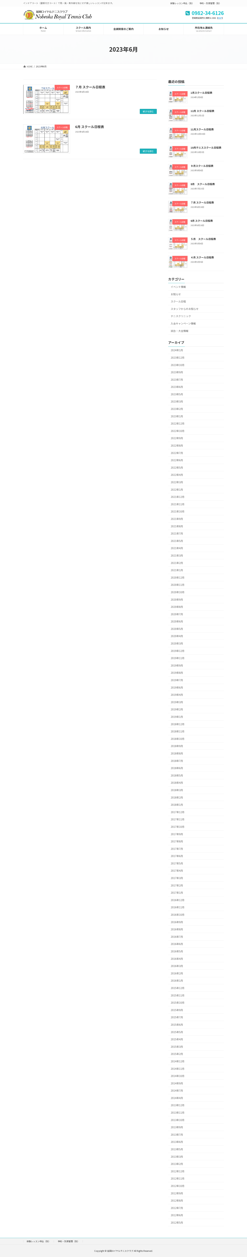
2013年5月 (177, 1149)
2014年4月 (177, 1098)
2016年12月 (177, 900)
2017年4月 (177, 870)
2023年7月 (177, 379)
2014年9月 (177, 1083)
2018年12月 (177, 724)
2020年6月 (177, 621)
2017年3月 (177, 878)
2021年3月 (177, 555)
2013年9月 (177, 1127)
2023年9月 (177, 372)
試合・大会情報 (179, 331)
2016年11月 (177, 907)
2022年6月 (177, 460)
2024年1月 (177, 350)
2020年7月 (177, 614)
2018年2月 (177, 797)
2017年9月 (177, 834)
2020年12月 (177, 577)
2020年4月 (177, 636)
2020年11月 (177, 585)
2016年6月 (177, 944)
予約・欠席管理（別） (210, 3)
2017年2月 (177, 885)
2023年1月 (177, 416)
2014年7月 (177, 1090)
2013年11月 (177, 1112)
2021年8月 (177, 526)
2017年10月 (177, 826)
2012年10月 (177, 1186)
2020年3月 (177, 643)
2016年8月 (177, 929)
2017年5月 (177, 863)
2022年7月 (177, 453)
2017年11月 (177, 819)
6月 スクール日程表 (89, 126)
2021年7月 (177, 533)
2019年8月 (177, 672)
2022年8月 (177, 445)
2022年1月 (177, 489)
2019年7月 (177, 680)
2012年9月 (177, 1193)
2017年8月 (177, 841)
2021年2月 (177, 563)
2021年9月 (177, 519)
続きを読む (148, 111)
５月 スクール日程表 (203, 239)
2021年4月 (177, 548)
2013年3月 (177, 1156)
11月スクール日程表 (202, 129)
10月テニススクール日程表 (206, 147)
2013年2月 (177, 1164)
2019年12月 (177, 651)
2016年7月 (177, 936)
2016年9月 (177, 922)
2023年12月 (177, 357)
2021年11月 (177, 504)
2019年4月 (177, 694)
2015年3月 (177, 1046)
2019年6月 (177, 687)
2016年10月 (177, 914)
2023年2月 (177, 409)
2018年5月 (177, 775)
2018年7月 (177, 761)
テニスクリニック (181, 316)
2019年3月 (177, 702)
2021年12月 (177, 497)
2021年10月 (177, 511)
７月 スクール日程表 (90, 87)
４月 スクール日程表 (202, 257)
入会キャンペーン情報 (183, 323)
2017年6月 (177, 856)
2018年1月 (177, 804)
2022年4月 (177, 475)
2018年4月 (177, 782)
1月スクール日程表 (201, 92)
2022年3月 (177, 482)
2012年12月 (177, 1171)
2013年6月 (177, 1142)
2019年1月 (177, 717)
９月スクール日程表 (202, 166)
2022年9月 (177, 438)
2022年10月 (177, 431)
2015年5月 (177, 1032)
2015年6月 (177, 1024)
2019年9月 (177, 665)
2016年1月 (177, 980)
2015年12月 (177, 988)
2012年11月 (177, 1178)
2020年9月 (177, 599)
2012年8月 (177, 1200)
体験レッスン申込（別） (182, 3)
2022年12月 (177, 423)
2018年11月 (177, 731)
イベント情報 (178, 287)
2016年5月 (177, 951)
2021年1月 (177, 570)
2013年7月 (177, 1134)
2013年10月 (177, 1120)
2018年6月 (177, 768)
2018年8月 (177, 753)
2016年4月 (177, 958)
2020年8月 (177, 607)
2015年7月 (177, 1017)
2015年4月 (177, 1039)
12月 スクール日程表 (202, 111)
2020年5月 (177, 629)
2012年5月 (177, 1222)
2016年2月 (177, 973)
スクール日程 (178, 301)
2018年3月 (177, 790)
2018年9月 (177, 746)
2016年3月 (177, 966)
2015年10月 (177, 1002)
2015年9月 (177, 1010)
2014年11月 (177, 1068)
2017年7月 (177, 849)
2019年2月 (177, 709)
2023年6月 (177, 387)
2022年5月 (177, 467)
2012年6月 (177, 1215)
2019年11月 (177, 658)
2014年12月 (177, 1061)
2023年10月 (177, 365)
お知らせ (176, 294)
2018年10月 (177, 739)
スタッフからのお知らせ (185, 309)
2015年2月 (177, 1054)
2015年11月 (177, 995)
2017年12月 (177, 812)
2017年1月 (177, 892)
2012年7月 (177, 1208)
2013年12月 (177, 1105)
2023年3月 (177, 401)
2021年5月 (177, 541)
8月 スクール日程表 (203, 184)
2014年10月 (177, 1076)
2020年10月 (177, 592)
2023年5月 (177, 394)
